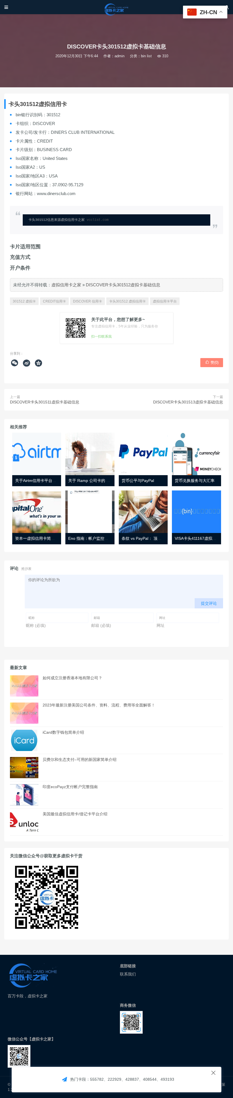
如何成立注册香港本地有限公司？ (72, 678)
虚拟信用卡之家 (66, 284)
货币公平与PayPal (138, 480)
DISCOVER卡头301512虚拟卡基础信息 (123, 284)
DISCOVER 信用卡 (87, 301)
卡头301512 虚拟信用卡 (127, 301)
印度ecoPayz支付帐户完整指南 (70, 786)
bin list (146, 56)
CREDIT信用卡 (54, 301)
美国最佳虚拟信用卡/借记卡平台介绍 (75, 814)
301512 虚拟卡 (24, 301)
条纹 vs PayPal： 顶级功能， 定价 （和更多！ (162, 538)
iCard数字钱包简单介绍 (63, 732)
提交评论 (209, 603)
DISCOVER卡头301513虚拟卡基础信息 (188, 402)
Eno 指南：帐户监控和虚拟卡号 (96, 538)
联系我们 (128, 974)
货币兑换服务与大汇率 (195, 480)
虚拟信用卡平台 (165, 301)
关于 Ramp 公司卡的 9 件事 (93, 480)
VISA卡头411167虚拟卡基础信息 (203, 538)
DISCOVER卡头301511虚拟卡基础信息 (44, 402)
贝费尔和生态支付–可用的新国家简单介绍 (79, 759)
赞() (212, 362)
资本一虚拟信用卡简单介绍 (39, 538)
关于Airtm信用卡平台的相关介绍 (43, 480)
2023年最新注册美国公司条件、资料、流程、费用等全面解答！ (99, 705)
